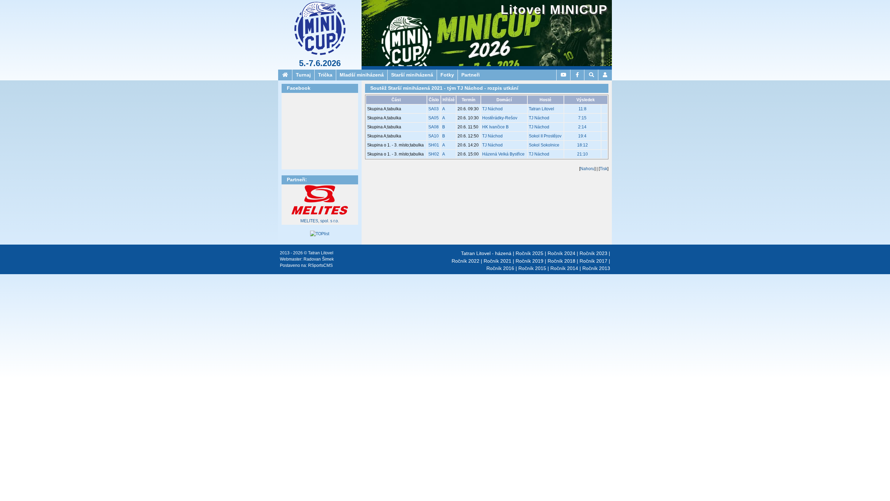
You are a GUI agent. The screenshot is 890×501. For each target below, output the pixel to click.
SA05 (433, 118)
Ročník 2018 (561, 261)
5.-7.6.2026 (320, 63)
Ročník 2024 (561, 253)
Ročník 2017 (593, 261)
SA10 (433, 136)
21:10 (582, 154)
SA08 (433, 127)
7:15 (582, 118)
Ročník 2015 (532, 268)
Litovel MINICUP (554, 9)
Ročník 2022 (465, 261)
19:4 (582, 136)
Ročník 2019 (529, 261)
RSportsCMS (320, 265)
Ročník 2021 (497, 261)
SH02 (433, 154)
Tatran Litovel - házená (486, 253)
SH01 (433, 145)
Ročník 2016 (500, 268)
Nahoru (587, 168)
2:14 (582, 127)
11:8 (582, 108)
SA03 (433, 108)
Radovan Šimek (319, 259)
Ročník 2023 (593, 253)
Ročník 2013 (596, 268)
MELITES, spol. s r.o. (319, 220)
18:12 (582, 145)
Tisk (603, 168)
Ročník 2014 (564, 268)
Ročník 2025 (529, 253)
